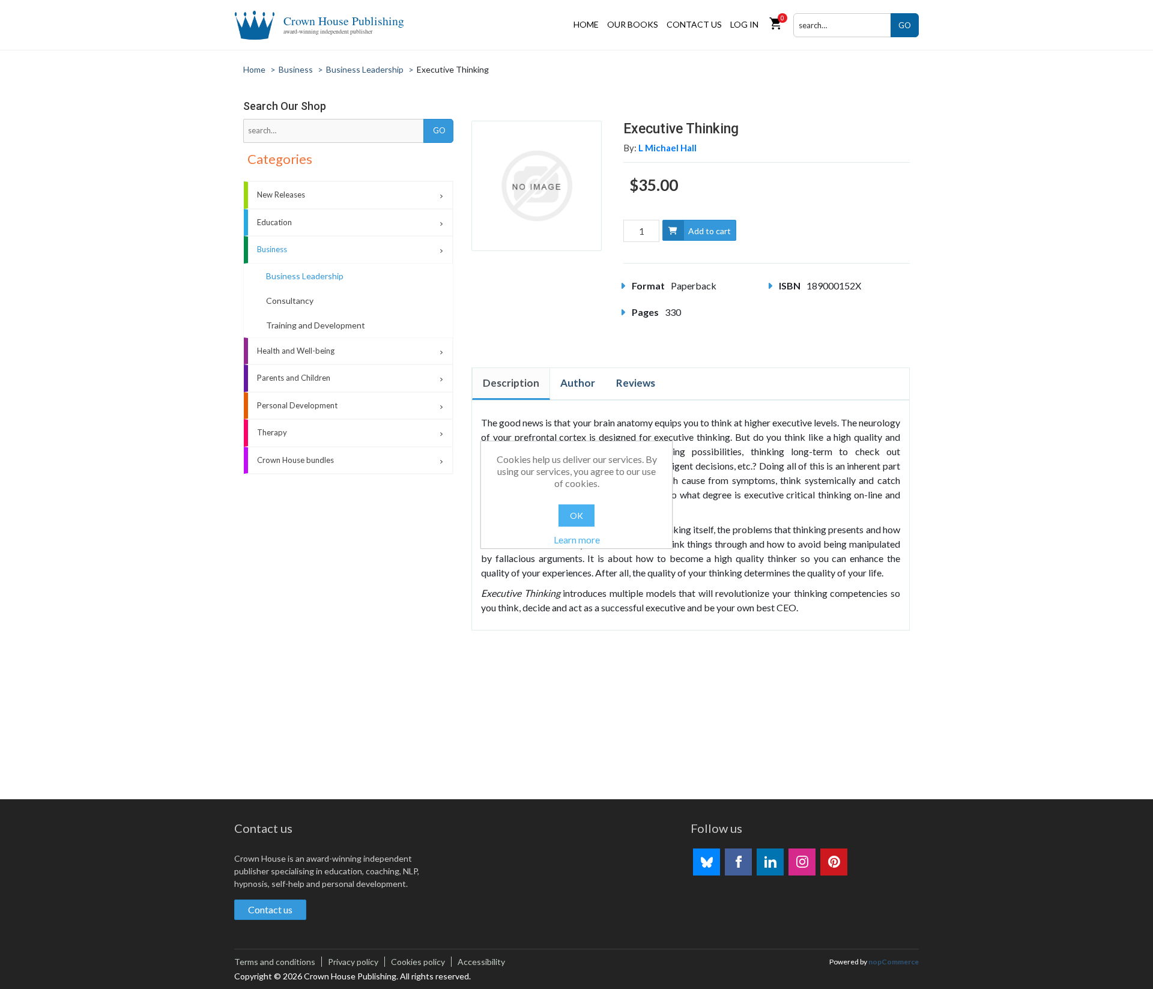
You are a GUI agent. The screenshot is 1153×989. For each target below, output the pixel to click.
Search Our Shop (284, 106)
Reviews (635, 383)
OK (576, 515)
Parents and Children (293, 378)
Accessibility (481, 962)
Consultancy (289, 300)
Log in (744, 24)
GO (904, 25)
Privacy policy (353, 962)
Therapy (272, 432)
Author (577, 383)
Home (586, 24)
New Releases (281, 194)
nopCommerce (893, 961)
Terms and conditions (274, 962)
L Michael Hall (667, 147)
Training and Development (315, 325)
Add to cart (709, 231)
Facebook (738, 862)
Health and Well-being (295, 350)
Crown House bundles (295, 460)
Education (274, 222)
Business (272, 249)
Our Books (632, 24)
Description (511, 383)
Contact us (694, 24)
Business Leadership (304, 276)
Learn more (577, 539)
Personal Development (297, 405)
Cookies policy (418, 962)
